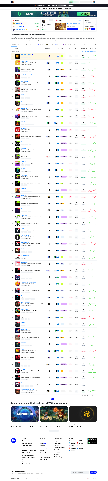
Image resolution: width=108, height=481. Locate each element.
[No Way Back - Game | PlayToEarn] (17, 337)
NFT (76, 69)
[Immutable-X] (48, 63)
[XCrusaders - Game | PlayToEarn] (17, 270)
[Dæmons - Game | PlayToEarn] (17, 123)
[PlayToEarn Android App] (92, 439)
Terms (23, 478)
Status (61, 48)
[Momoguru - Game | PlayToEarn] (17, 196)
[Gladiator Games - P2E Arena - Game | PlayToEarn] (17, 391)
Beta (62, 69)
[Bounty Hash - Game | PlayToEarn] (17, 116)
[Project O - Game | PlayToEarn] (17, 210)
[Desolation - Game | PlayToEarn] (17, 190)
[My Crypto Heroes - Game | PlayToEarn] (17, 257)
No (76, 76)
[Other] (49, 224)
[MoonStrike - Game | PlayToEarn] (17, 364)
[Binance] (47, 116)
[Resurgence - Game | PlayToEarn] (17, 223)
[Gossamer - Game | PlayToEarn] (17, 344)
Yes (70, 56)
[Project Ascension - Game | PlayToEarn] (17, 384)
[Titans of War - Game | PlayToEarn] (17, 203)
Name (16, 48)
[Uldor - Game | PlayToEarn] (17, 136)
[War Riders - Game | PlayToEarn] (17, 169)
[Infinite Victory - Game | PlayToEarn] (17, 290)
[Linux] (58, 123)
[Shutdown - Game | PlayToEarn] (17, 357)
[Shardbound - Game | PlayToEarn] (17, 263)
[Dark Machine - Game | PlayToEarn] (17, 149)
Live (62, 56)
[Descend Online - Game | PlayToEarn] (17, 310)
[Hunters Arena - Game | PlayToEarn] (17, 317)
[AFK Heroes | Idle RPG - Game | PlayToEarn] (17, 56)
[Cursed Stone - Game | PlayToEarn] (17, 330)
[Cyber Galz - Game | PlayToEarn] (17, 370)
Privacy (28, 478)
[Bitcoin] (48, 116)
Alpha (62, 163)
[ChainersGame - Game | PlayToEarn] (17, 62)
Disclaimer (33, 478)
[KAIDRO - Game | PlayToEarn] (17, 96)
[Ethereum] (47, 63)
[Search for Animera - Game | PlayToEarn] (17, 303)
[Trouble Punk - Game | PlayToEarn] (17, 216)
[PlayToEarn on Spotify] (92, 442)
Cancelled (63, 391)
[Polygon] (49, 90)
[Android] (56, 76)
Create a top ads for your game (88, 51)
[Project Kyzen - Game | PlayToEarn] (17, 297)
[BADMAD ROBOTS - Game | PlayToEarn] (17, 243)
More (37, 20)
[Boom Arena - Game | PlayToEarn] (17, 109)
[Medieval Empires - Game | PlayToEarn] (17, 89)
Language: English (92, 478)
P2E (75, 48)
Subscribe (93, 472)
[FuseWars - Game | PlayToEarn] (17, 324)
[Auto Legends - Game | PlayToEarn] (17, 129)
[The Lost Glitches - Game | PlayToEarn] (17, 236)
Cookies (39, 478)
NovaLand (44, 24)
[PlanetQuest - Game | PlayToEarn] (17, 176)
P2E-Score (82, 48)
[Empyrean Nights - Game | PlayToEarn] (17, 156)
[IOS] (57, 76)
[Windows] (58, 63)
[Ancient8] (48, 123)
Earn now (76, 2)
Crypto (76, 56)
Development (63, 76)
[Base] (48, 157)
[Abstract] (47, 123)
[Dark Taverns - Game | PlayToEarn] (17, 250)
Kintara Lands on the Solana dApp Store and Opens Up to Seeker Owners (53, 8)
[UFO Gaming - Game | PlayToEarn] (17, 163)
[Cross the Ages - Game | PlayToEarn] (17, 183)
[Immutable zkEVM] (48, 210)
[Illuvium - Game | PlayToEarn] (17, 69)
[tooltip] (95, 45)
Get (93, 29)
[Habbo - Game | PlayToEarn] (17, 350)
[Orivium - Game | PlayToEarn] (17, 377)
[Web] (58, 56)
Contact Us (43, 453)
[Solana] (49, 56)
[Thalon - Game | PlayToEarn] (17, 277)
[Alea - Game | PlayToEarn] (17, 143)
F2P (70, 48)
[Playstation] (57, 317)
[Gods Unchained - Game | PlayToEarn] (17, 82)
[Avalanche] (47, 157)
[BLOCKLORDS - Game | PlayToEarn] (17, 102)
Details (70, 5)
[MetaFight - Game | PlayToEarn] (17, 230)
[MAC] (57, 69)
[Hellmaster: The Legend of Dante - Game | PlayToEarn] (17, 283)
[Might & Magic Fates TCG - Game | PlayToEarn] (17, 76)
